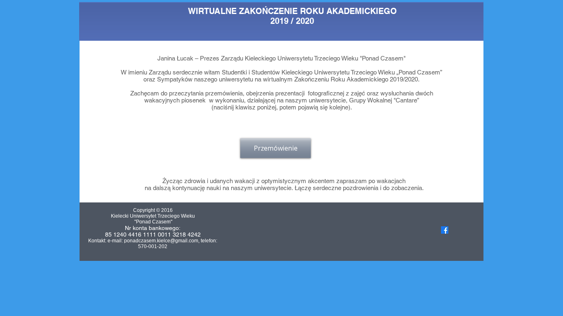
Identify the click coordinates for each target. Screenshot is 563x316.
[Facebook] (444, 230)
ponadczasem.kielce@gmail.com (161, 241)
